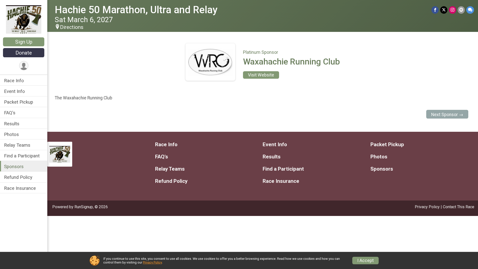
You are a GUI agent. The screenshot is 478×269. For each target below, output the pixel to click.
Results (11, 123)
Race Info (14, 80)
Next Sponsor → (447, 114)
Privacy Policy (427, 206)
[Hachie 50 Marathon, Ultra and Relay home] (24, 19)
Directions (71, 27)
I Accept (365, 260)
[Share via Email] (461, 9)
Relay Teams (17, 145)
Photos (11, 134)
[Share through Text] (470, 9)
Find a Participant (22, 155)
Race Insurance (20, 188)
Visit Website (261, 74)
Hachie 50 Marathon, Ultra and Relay (136, 10)
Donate (23, 53)
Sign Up (23, 42)
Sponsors (14, 166)
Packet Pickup (18, 102)
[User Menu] (23, 65)
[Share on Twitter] (443, 9)
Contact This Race (458, 206)
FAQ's (9, 112)
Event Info (14, 91)
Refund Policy (18, 177)
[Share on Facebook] (435, 9)
